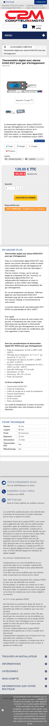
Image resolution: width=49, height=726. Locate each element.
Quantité (8, 184)
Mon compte (10, 678)
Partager (21, 146)
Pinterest (11, 151)
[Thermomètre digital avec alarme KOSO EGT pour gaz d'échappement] (10, 112)
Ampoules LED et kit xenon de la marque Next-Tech (13, 6)
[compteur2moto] (24, 16)
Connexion (41, 2)
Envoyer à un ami (15, 159)
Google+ (34, 146)
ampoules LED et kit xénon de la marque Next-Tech (23, 541)
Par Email (10, 2)
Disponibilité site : (12, 205)
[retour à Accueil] (4, 47)
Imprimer (32, 159)
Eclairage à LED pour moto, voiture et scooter (36, 6)
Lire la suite (39, 141)
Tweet (10, 146)
